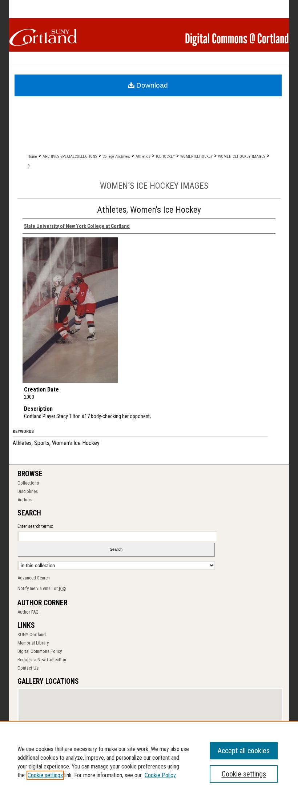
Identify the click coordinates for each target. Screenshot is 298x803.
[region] (149, 762)
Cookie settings (45, 775)
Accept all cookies (244, 750)
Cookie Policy (160, 775)
